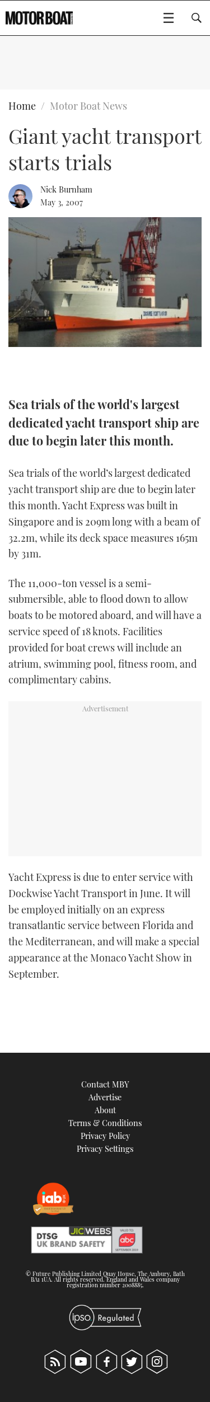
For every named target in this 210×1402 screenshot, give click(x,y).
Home (22, 105)
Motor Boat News (88, 105)
